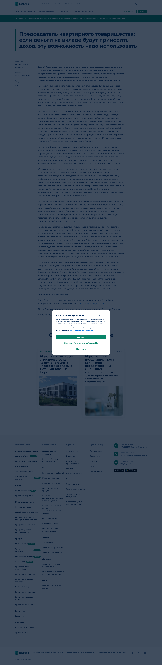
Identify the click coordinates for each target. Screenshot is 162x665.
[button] (101, 315)
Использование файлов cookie (81, 330)
